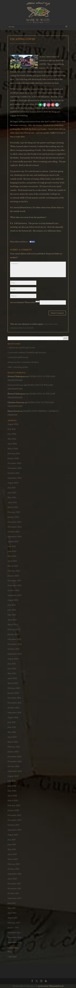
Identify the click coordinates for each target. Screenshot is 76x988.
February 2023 (14, 629)
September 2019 (14, 829)
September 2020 (15, 771)
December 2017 (14, 883)
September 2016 (14, 942)
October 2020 (13, 766)
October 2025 (13, 473)
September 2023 (15, 595)
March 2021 (13, 741)
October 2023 (13, 590)
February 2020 (14, 805)
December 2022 (14, 639)
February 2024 (14, 570)
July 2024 (12, 546)
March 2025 (13, 507)
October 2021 (13, 707)
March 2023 (13, 624)
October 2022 (13, 648)
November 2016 (14, 937)
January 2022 (13, 693)
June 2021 (12, 727)
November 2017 (14, 888)
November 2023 (15, 585)
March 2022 (13, 683)
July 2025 (12, 487)
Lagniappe (12, 956)
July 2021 (11, 722)
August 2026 (13, 424)
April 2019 (12, 854)
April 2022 (12, 678)
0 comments (33, 43)
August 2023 (13, 600)
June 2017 (12, 903)
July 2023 (12, 605)
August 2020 (13, 776)
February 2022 (14, 688)
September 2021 (14, 712)
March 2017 (13, 917)
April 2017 (12, 912)
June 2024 (12, 551)
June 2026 (12, 433)
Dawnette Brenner (16, 385)
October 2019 (13, 824)
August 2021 (13, 717)
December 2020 (14, 756)
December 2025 (14, 463)
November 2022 (15, 644)
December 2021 (14, 697)
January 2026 (13, 458)
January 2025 (13, 517)
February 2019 (14, 864)
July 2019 (11, 839)
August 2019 (13, 834)
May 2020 (12, 790)
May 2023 (12, 614)
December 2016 (14, 932)
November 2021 (14, 702)
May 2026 (12, 438)
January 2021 (13, 751)
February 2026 (14, 453)
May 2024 (12, 556)
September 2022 (15, 653)
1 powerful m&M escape (18, 357)
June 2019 (12, 844)
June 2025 (12, 492)
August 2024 (13, 541)
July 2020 (12, 781)
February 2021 (14, 746)
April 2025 (12, 502)
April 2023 (12, 619)
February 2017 (14, 922)
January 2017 (13, 927)
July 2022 (12, 663)
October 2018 (13, 868)
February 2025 (14, 512)
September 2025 (15, 478)
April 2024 (12, 561)
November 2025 (15, 468)
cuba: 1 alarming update (18, 367)
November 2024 (15, 526)
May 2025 (12, 497)
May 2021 (12, 732)
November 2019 (14, 820)
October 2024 (13, 531)
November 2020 (15, 761)
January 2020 (13, 810)
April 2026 (12, 443)
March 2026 (13, 448)
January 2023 (13, 634)
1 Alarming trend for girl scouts (21, 347)
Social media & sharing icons (25, 986)
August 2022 (13, 658)
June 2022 (12, 668)
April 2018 (12, 878)
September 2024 (15, 536)
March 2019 (13, 859)
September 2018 (14, 873)
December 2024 (14, 521)
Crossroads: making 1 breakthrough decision (27, 352)
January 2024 (13, 575)
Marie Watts (15, 43)
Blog (27, 43)
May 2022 (12, 673)
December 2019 (14, 815)
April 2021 (12, 737)
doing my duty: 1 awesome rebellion (23, 362)
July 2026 (12, 429)
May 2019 (12, 849)
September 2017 (14, 898)
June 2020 (12, 785)
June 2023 (12, 609)
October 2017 (13, 893)
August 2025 (13, 482)
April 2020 (12, 795)
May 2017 (12, 908)
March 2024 (13, 565)
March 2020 (13, 800)
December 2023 (14, 580)
